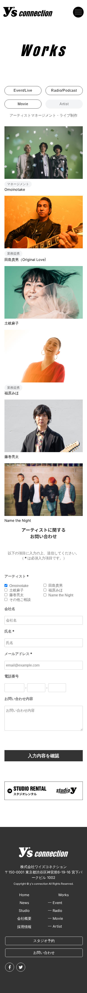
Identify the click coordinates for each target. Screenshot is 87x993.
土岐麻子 (11, 323)
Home (24, 895)
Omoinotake (14, 189)
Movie (23, 104)
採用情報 (24, 926)
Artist (57, 926)
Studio (24, 910)
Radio (57, 910)
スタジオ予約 (44, 940)
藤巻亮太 (11, 456)
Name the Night (17, 520)
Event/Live (23, 90)
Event (57, 902)
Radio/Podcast (64, 90)
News (24, 902)
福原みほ (11, 393)
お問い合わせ (44, 952)
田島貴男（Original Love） (25, 259)
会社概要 (24, 918)
